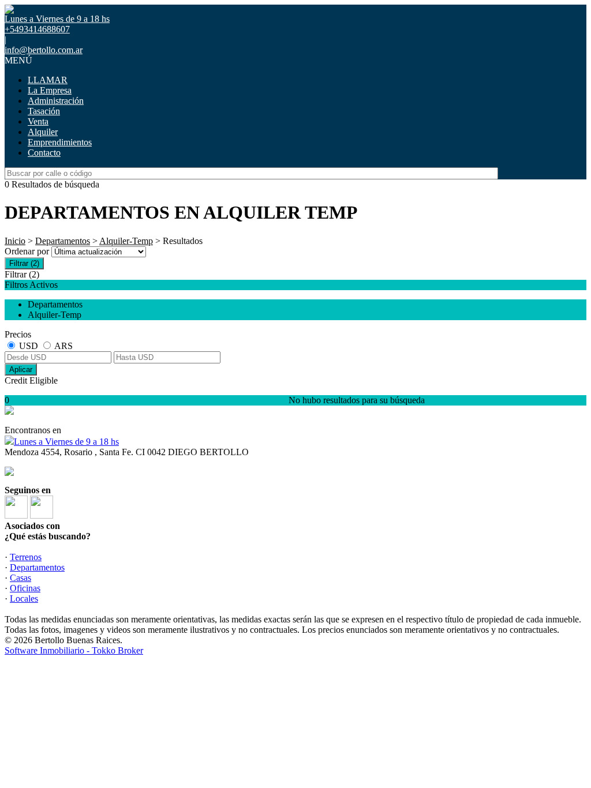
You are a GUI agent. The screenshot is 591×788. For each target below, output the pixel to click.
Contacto (44, 152)
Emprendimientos (60, 142)
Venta (38, 121)
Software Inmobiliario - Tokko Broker (74, 650)
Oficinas (25, 588)
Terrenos (26, 557)
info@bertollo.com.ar (44, 50)
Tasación (44, 111)
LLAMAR (48, 80)
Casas (20, 578)
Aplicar (20, 369)
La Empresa (50, 90)
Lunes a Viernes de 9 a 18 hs (66, 441)
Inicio (15, 241)
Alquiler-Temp (126, 241)
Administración (56, 101)
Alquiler (43, 132)
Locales (24, 598)
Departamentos (62, 241)
